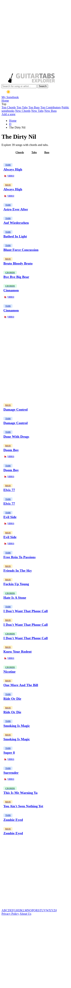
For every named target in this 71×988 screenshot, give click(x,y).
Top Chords (9, 107)
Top (4, 104)
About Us (25, 913)
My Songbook (10, 97)
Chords (20, 152)
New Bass (50, 110)
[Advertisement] (35, 37)
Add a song (8, 114)
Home (5, 100)
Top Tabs (22, 107)
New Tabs (37, 110)
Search (43, 86)
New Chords (22, 110)
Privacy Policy (10, 913)
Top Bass (34, 107)
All (6, 152)
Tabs (34, 152)
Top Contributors (50, 107)
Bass (46, 152)
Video (9, 175)
